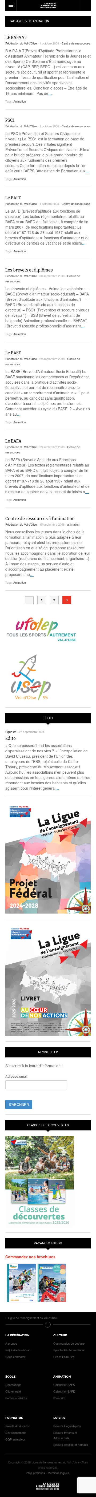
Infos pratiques (35, 1473)
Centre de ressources (76, 43)
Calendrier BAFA (64, 1384)
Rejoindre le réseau (17, 1350)
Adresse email (16, 1076)
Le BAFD (13, 197)
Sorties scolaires (16, 1398)
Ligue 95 (48, 5)
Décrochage (13, 1384)
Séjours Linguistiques (67, 1426)
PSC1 (9, 120)
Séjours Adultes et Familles (70, 1444)
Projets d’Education (17, 1426)
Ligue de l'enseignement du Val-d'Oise (48, 1486)
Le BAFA (13, 441)
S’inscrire (59, 1398)
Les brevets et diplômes (29, 270)
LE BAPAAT (15, 37)
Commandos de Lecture (69, 1343)
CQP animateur (15, 1439)
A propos (11, 1343)
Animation (19, 101)
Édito (10, 738)
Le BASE (13, 352)
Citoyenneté (13, 1391)
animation (73, 524)
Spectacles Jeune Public (69, 1350)
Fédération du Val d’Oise (21, 43)
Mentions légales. (59, 1473)
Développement (15, 1432)
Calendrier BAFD (64, 1391)
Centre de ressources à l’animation (40, 518)
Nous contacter (15, 1356)
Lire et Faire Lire (63, 1356)
